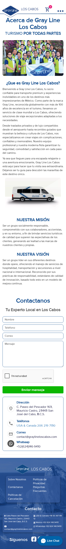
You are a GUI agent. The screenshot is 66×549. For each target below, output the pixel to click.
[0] (47, 9)
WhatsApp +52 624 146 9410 (48, 526)
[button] (50, 541)
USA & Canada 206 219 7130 (36, 425)
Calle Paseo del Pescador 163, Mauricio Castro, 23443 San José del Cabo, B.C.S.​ (16, 518)
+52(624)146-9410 (28, 446)
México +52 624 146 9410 (47, 522)
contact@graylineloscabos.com (37, 437)
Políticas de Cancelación (15, 497)
